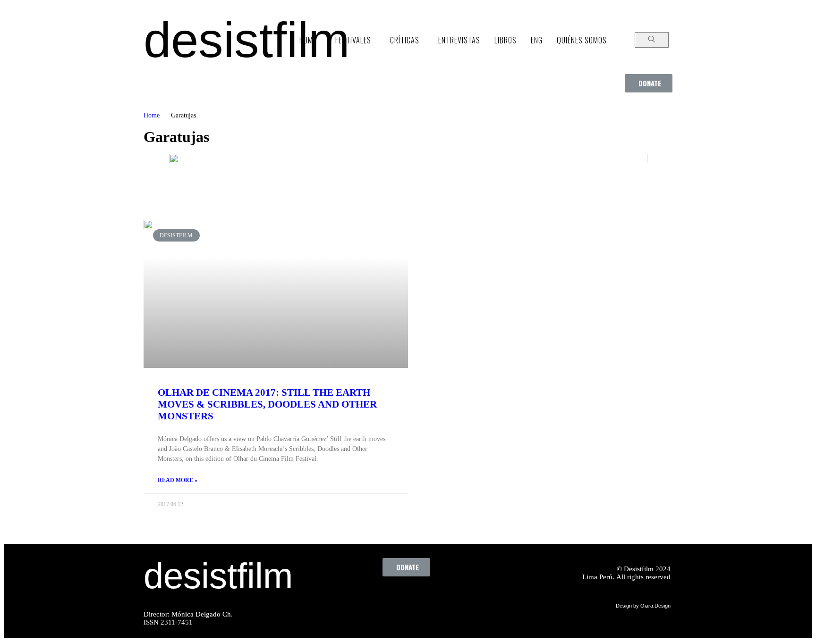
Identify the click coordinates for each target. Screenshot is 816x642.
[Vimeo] (437, 597)
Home (152, 115)
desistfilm (246, 39)
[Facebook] (359, 597)
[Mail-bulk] (463, 597)
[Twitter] (385, 597)
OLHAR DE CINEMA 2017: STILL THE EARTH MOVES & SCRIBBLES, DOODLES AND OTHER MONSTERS (267, 404)
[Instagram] (411, 597)
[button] (648, 83)
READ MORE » (177, 480)
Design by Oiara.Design (643, 606)
